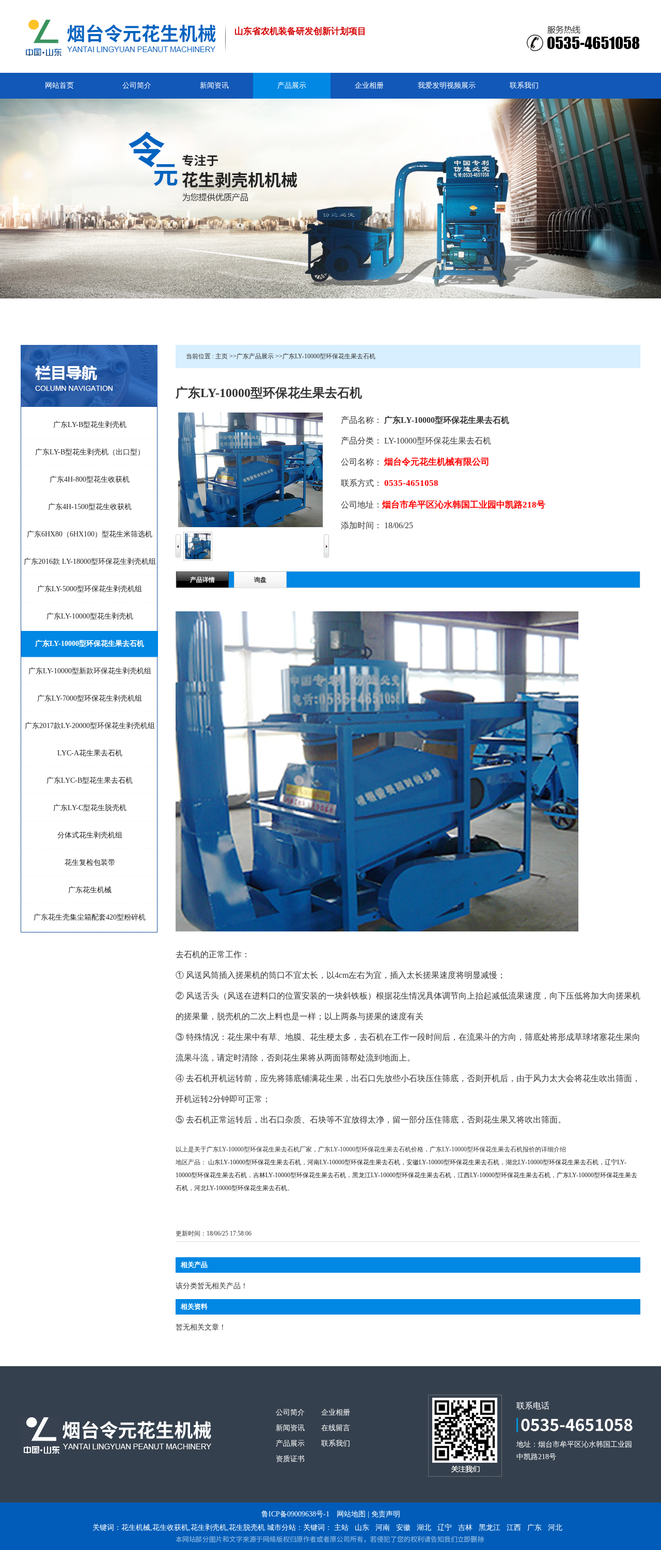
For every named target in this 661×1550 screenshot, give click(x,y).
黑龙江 (489, 1527)
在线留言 (335, 1428)
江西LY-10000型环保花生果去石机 (504, 1175)
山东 (362, 1527)
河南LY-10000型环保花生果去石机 (353, 1162)
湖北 (424, 1527)
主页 (221, 356)
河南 (382, 1527)
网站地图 (351, 1514)
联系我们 (335, 1443)
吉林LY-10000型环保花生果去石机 (299, 1175)
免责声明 (385, 1514)
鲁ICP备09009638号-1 (295, 1514)
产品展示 (290, 1443)
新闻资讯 (290, 1428)
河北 (555, 1527)
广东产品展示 (255, 356)
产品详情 (202, 579)
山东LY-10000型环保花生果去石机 (254, 1162)
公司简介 (290, 1412)
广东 (534, 1527)
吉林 (465, 1527)
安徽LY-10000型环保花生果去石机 (452, 1162)
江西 (514, 1527)
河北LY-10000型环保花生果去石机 (240, 1188)
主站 (341, 1527)
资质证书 (290, 1459)
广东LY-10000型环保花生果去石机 (328, 356)
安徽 (403, 1527)
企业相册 (335, 1412)
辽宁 (444, 1527)
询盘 (260, 579)
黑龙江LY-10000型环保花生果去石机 (401, 1175)
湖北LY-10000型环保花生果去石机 (552, 1162)
